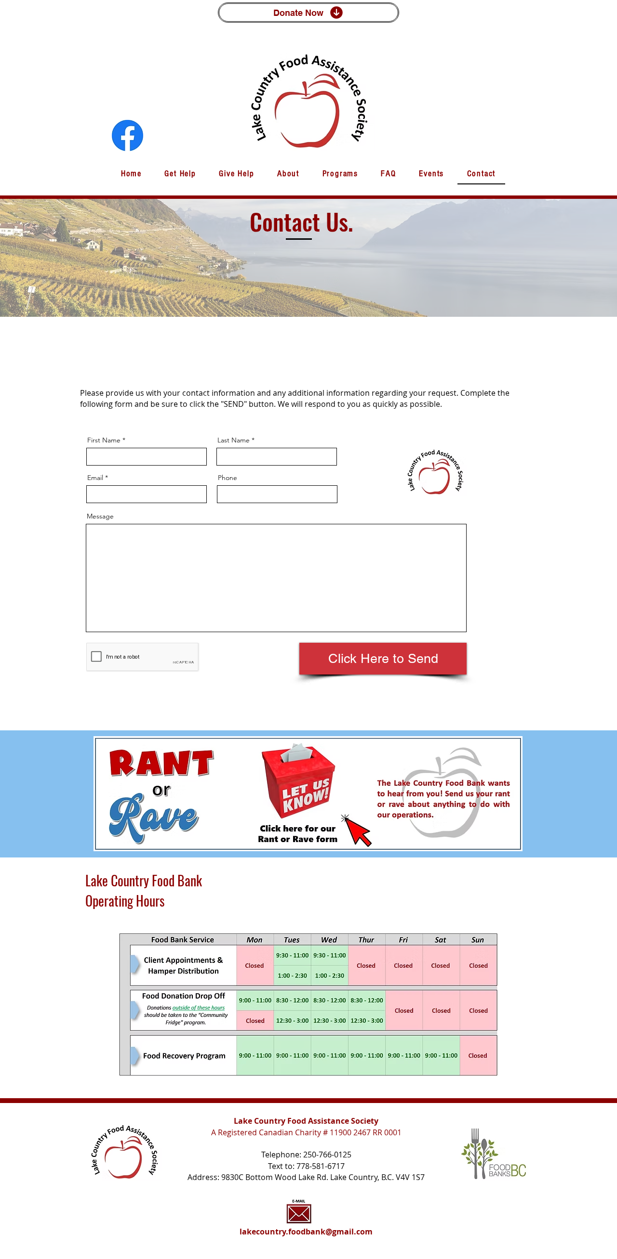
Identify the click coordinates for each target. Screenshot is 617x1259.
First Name (104, 440)
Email (95, 477)
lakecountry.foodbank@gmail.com (306, 1231)
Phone (227, 477)
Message (100, 516)
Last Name (233, 440)
